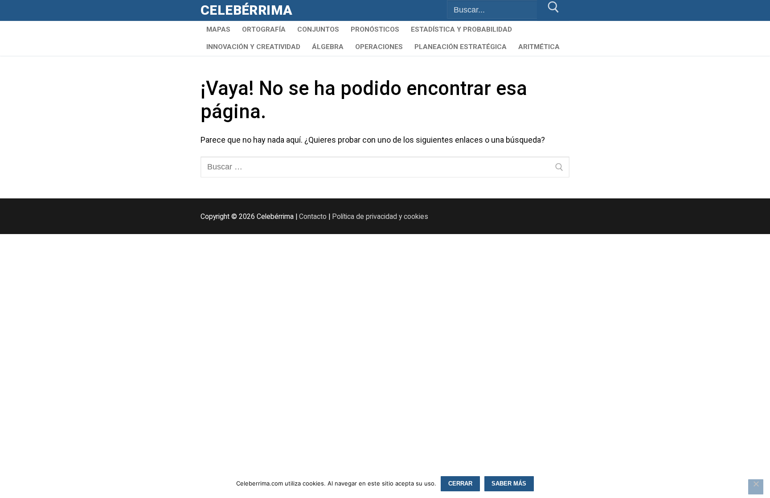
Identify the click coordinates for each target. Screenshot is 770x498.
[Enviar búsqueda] (553, 10)
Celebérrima (246, 10)
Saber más (508, 483)
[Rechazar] (755, 486)
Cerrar (460, 483)
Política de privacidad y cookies (380, 216)
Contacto (313, 216)
